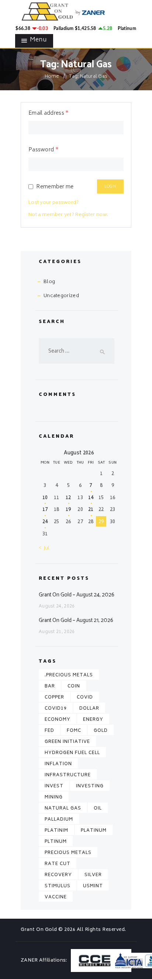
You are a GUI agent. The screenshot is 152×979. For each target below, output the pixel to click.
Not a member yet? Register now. (68, 215)
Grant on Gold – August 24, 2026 (76, 595)
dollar (89, 709)
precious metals (68, 853)
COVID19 (56, 709)
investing (90, 786)
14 (91, 498)
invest (54, 786)
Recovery (58, 875)
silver (93, 875)
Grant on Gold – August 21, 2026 (76, 620)
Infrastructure (68, 775)
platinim (56, 831)
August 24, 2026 (57, 606)
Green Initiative (67, 742)
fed (49, 731)
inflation (58, 764)
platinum (94, 831)
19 (68, 510)
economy (57, 720)
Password (43, 150)
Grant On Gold (39, 930)
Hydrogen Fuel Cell (72, 753)
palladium (59, 820)
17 (45, 510)
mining (54, 797)
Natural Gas (63, 809)
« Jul (44, 548)
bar (50, 686)
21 (91, 510)
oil (98, 809)
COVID (85, 698)
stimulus (57, 886)
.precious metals (69, 675)
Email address (48, 113)
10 (45, 498)
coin (74, 686)
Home (52, 76)
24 (45, 522)
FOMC (74, 731)
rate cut (57, 864)
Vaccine (56, 897)
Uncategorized (61, 296)
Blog (49, 282)
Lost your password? (53, 203)
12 (68, 498)
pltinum (56, 842)
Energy (93, 720)
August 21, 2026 (57, 632)
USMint (93, 886)
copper (54, 698)
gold (101, 731)
